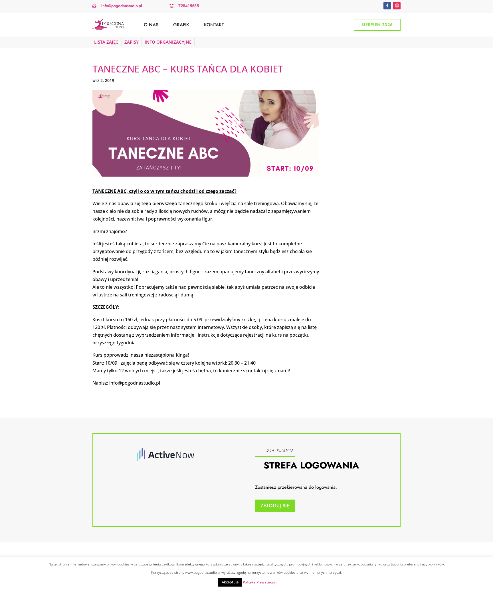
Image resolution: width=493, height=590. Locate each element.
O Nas (151, 24)
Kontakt (214, 24)
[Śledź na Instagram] (397, 5)
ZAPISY (131, 42)
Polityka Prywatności (259, 582)
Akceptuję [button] (230, 582)
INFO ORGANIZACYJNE (168, 42)
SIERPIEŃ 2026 (377, 24)
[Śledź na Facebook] (387, 5)
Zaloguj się (275, 505)
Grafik (181, 24)
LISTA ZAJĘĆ (106, 42)
